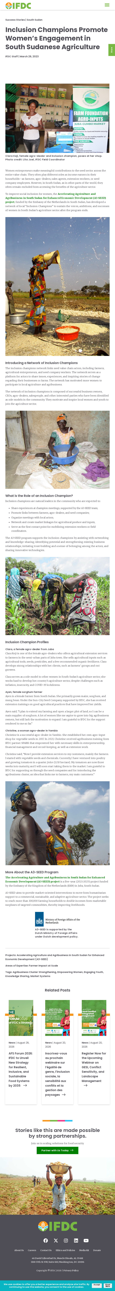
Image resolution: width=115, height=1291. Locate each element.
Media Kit (84, 1250)
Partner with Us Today (55, 1150)
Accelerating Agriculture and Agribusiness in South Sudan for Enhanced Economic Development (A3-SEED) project (55, 197)
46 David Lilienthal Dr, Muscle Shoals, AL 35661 (57, 1258)
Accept (97, 1285)
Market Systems (40, 976)
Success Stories (15, 20)
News (12, 1042)
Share (111, 50)
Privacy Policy (71, 1270)
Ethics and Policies (65, 1250)
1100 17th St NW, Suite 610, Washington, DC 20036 (57, 1262)
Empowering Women (70, 972)
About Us (19, 1250)
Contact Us (46, 1250)
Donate (97, 1250)
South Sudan (34, 20)
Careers (32, 1250)
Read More (107, 1285)
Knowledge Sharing (17, 976)
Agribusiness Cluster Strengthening (34, 972)
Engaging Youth (93, 972)
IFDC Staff (11, 56)
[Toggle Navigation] (107, 4)
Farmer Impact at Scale (43, 965)
